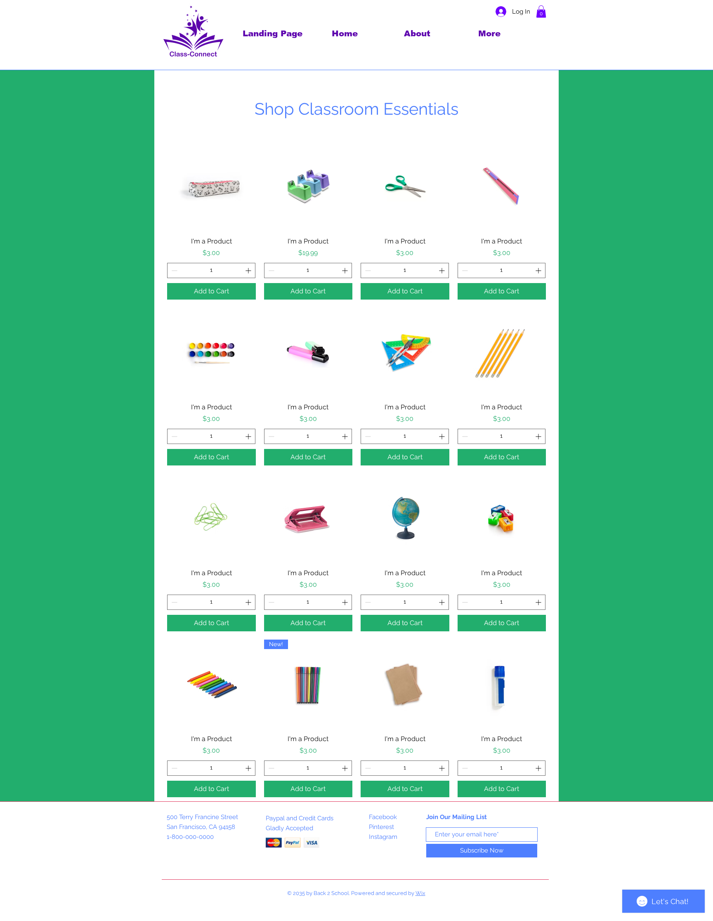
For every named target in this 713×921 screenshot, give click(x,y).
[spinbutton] (211, 270)
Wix (420, 893)
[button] (541, 11)
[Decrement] (173, 270)
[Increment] (249, 270)
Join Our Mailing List (456, 817)
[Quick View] (211, 186)
